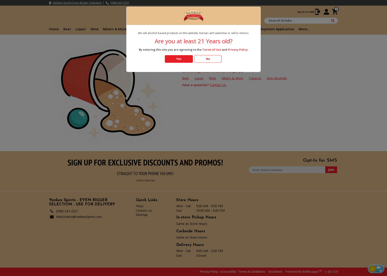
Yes (178, 59)
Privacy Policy (238, 50)
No (208, 59)
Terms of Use (211, 50)
